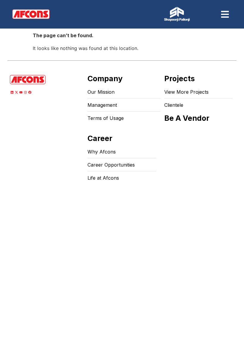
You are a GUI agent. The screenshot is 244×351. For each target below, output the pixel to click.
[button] (225, 14)
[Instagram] (25, 92)
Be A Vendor (186, 118)
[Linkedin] (12, 92)
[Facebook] (29, 92)
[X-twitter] (16, 92)
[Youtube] (21, 92)
